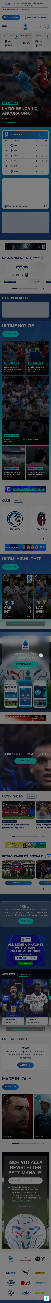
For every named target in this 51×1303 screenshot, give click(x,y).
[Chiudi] (43, 644)
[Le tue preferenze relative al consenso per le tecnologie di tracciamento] (46, 1298)
